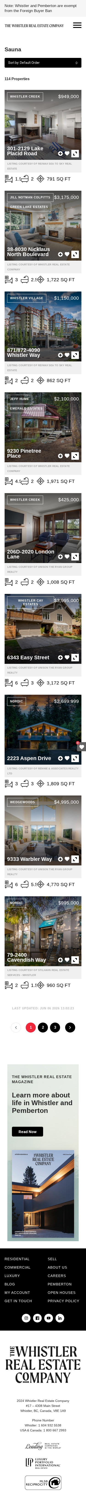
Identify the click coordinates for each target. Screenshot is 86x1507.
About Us (57, 1267)
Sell (52, 1259)
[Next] (70, 1028)
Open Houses (62, 1293)
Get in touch (18, 1301)
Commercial (18, 1267)
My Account (17, 1293)
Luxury (12, 1276)
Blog (10, 1284)
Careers (57, 1276)
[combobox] (43, 63)
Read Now (27, 1131)
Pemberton (60, 1284)
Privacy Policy (63, 1301)
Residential (17, 1259)
